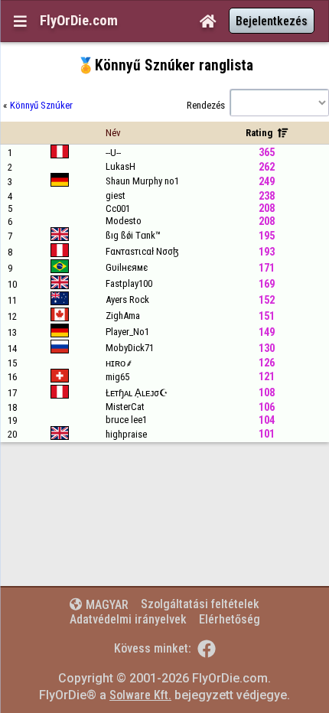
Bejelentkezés (272, 21)
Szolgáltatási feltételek (200, 604)
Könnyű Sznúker (41, 105)
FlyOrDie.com (79, 20)
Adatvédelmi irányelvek (128, 619)
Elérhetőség (229, 619)
